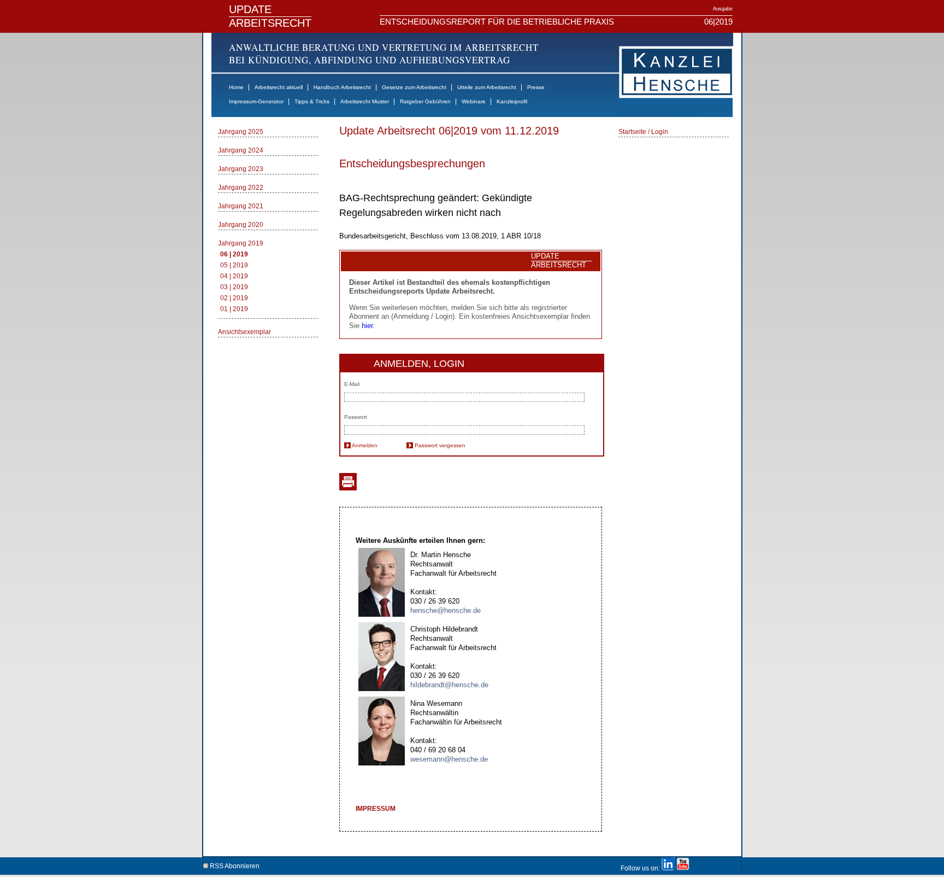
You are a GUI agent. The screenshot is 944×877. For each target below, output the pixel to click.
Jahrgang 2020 (240, 225)
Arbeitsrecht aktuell (279, 87)
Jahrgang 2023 (240, 169)
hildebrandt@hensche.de (449, 685)
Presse (536, 87)
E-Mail (351, 384)
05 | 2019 (234, 265)
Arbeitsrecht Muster (364, 101)
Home (236, 87)
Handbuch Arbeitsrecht (342, 87)
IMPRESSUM (376, 808)
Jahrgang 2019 (240, 243)
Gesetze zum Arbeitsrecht (414, 87)
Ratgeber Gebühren (425, 101)
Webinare (474, 101)
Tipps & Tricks (311, 101)
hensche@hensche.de (445, 610)
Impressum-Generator (256, 101)
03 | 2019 (234, 287)
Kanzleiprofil (512, 101)
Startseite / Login (643, 132)
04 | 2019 (234, 276)
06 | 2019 (234, 254)
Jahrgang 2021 (240, 206)
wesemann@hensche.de (449, 759)
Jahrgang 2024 (240, 150)
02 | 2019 (234, 298)
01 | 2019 (234, 309)
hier (367, 325)
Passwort (355, 417)
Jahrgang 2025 (240, 132)
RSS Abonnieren (233, 864)
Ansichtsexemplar (244, 332)
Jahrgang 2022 (240, 187)
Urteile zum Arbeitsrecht (486, 87)
